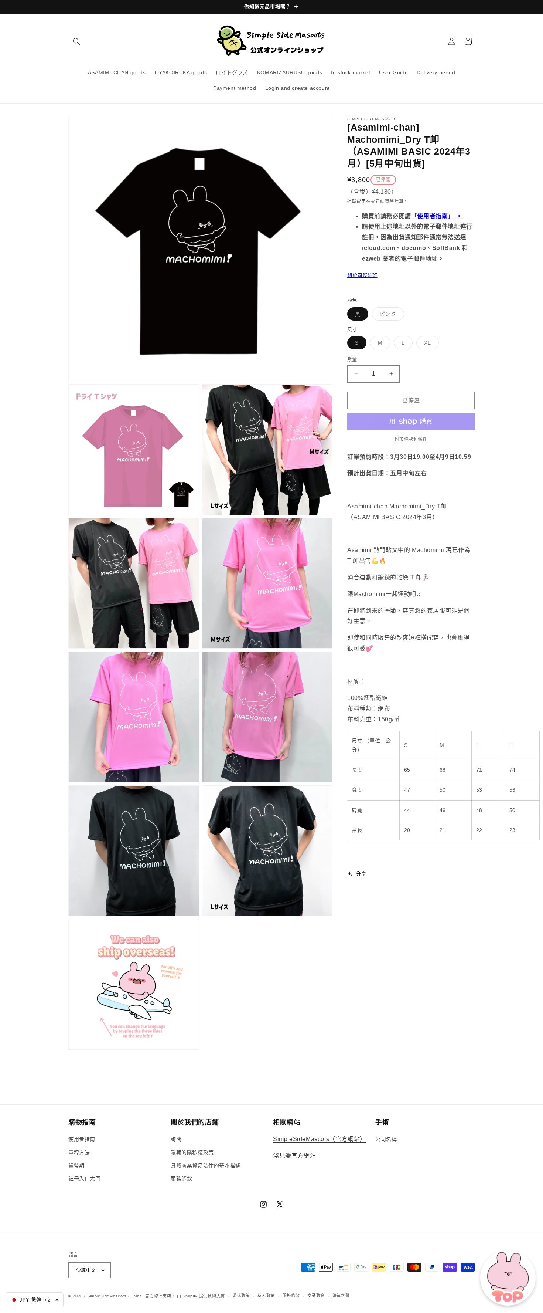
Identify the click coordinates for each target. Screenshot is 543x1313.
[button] (76, 41)
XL (430, 344)
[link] (411, 439)
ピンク (391, 316)
